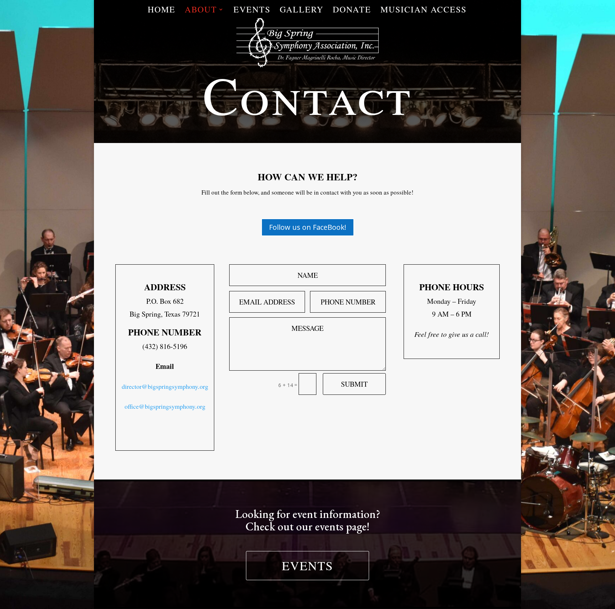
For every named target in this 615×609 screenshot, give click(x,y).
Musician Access (423, 11)
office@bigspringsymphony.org (165, 406)
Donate (352, 11)
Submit (354, 384)
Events (251, 11)
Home (161, 11)
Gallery (302, 11)
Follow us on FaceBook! (307, 227)
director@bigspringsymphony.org (165, 386)
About (201, 11)
